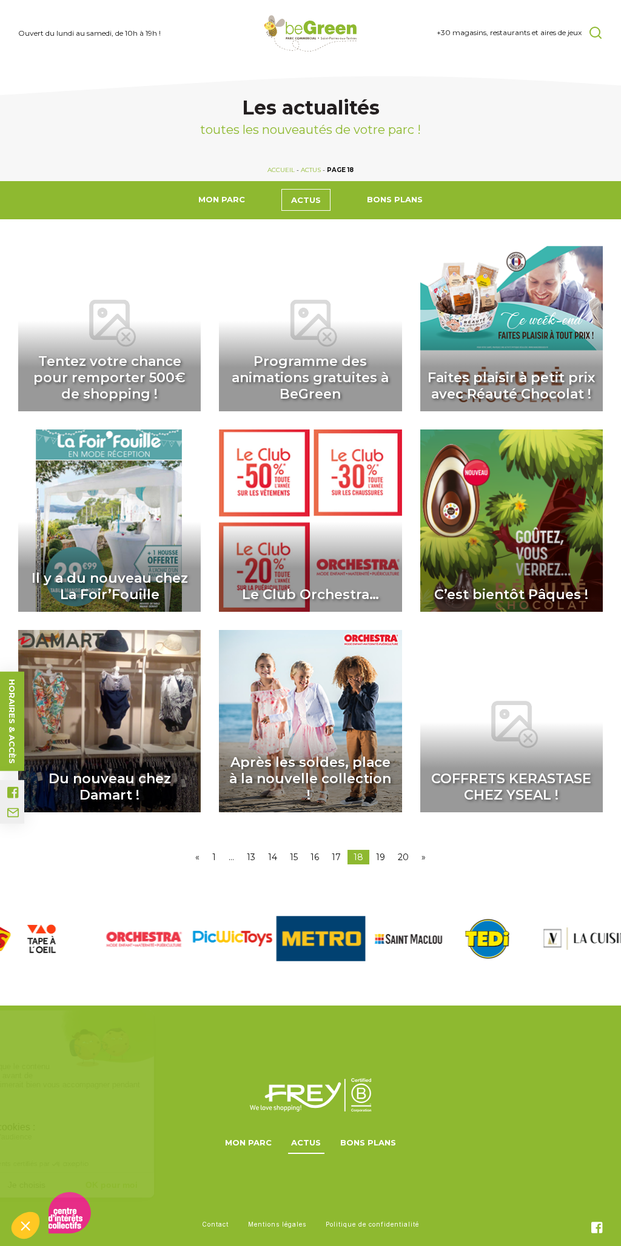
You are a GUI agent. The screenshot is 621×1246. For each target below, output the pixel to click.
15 (294, 857)
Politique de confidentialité (372, 1224)
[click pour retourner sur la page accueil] (310, 33)
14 (272, 857)
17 (336, 857)
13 (251, 857)
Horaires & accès (12, 721)
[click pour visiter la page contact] (13, 813)
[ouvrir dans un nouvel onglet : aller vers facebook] (13, 792)
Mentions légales (277, 1224)
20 (403, 857)
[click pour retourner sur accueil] (44, 938)
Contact (215, 1224)
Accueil (281, 170)
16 (314, 857)
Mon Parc (221, 199)
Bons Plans (395, 199)
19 (380, 857)
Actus (311, 170)
